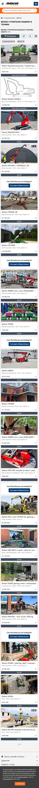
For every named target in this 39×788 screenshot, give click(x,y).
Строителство (9, 18)
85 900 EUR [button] (6, 523)
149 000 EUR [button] (6, 251)
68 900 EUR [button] (6, 138)
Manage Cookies (22, 777)
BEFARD (19, 141)
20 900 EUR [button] (6, 669)
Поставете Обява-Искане (19, 185)
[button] (10, 36)
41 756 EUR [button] (6, 556)
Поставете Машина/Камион (36, 4)
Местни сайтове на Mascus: (15, 757)
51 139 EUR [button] (6, 410)
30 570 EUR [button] (6, 376)
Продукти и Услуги (8, 764)
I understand (20, 783)
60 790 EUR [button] (6, 171)
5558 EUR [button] (5, 476)
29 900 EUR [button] (6, 443)
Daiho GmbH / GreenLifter (19, 75)
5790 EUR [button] (5, 735)
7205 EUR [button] (5, 330)
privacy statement (7, 779)
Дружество (5, 761)
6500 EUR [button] (5, 72)
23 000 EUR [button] (6, 105)
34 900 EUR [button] (6, 589)
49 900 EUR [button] (6, 622)
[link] (19, 54)
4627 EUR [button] (5, 702)
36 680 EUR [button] (6, 297)
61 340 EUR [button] (6, 218)
